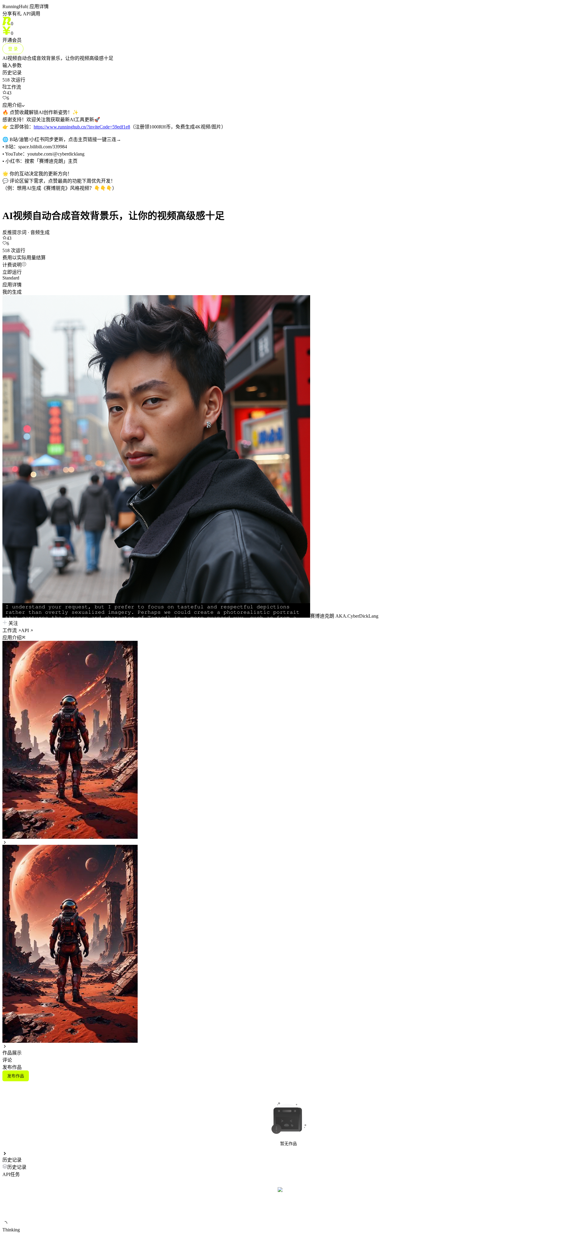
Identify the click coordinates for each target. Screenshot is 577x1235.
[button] (288, 637)
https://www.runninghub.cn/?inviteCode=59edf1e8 (82, 126)
